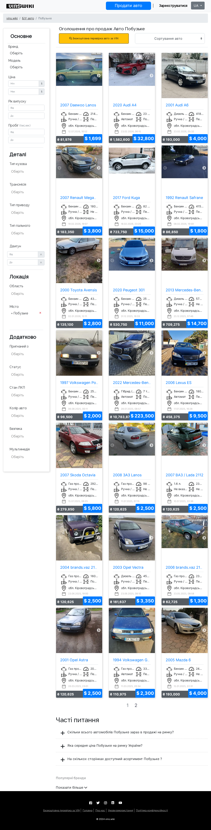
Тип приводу (19, 205)
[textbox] (26, 171)
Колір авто (18, 408)
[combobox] (26, 54)
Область (16, 286)
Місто (14, 307)
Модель (14, 61)
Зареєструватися (173, 6)
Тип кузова (18, 164)
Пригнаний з (18, 346)
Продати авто (128, 5)
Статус (15, 367)
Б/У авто (28, 18)
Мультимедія (19, 449)
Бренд (13, 47)
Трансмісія (17, 184)
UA (196, 5)
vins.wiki (12, 18)
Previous (59, 75)
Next (98, 75)
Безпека (15, 429)
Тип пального (19, 226)
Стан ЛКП (17, 387)
